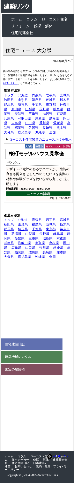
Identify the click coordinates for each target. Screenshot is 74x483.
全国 (52, 132)
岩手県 (51, 95)
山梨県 (30, 109)
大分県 (9, 132)
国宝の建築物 (15, 369)
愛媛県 (58, 123)
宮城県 (65, 95)
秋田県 (9, 100)
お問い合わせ (10, 83)
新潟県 (16, 109)
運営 (7, 466)
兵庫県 (9, 118)
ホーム (16, 19)
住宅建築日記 (15, 344)
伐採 (37, 26)
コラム (31, 19)
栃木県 (65, 100)
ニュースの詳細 (38, 194)
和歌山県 (24, 118)
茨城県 (51, 100)
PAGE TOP (60, 456)
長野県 (44, 109)
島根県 (54, 118)
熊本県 (61, 127)
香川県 (44, 123)
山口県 (30, 123)
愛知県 (19, 113)
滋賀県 (47, 113)
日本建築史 (40, 463)
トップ (9, 95)
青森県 (37, 95)
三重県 (33, 113)
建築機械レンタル (18, 356)
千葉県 (37, 104)
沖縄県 (40, 132)
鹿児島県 (24, 132)
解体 (49, 26)
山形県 (23, 100)
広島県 (16, 123)
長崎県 (47, 127)
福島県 (37, 100)
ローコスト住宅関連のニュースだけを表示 (40, 139)
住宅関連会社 (22, 33)
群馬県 (9, 104)
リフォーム (20, 26)
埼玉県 (23, 104)
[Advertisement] (37, 299)
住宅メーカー (20, 459)
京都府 (61, 113)
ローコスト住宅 (54, 19)
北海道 (23, 95)
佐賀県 (33, 127)
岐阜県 (58, 109)
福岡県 (19, 127)
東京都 (51, 104)
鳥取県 (40, 118)
